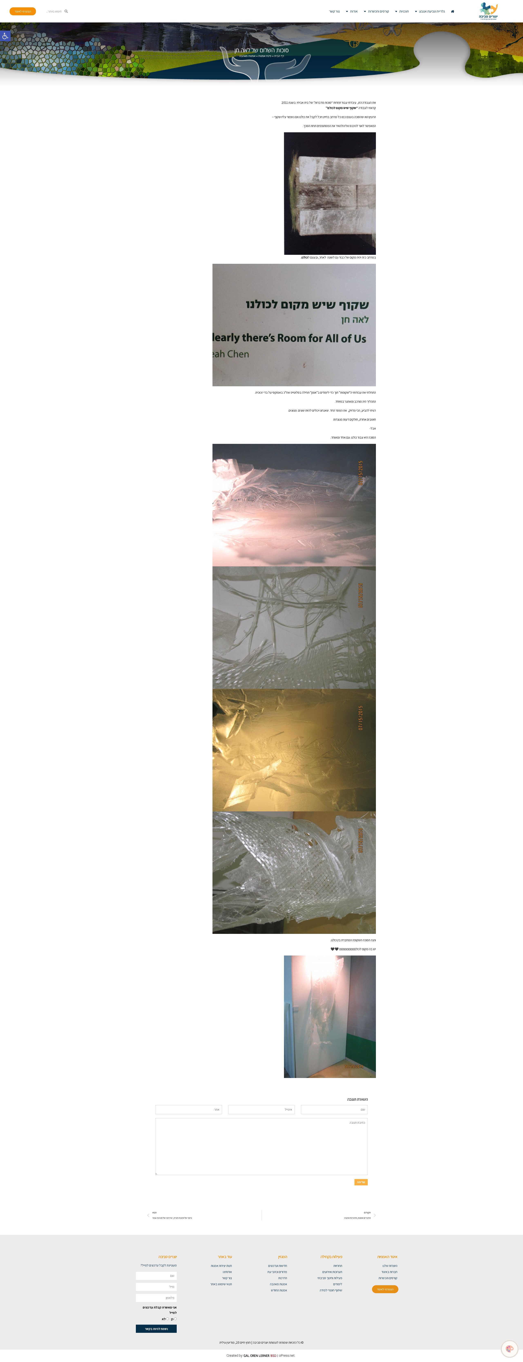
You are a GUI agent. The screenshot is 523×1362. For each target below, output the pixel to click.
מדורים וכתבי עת (277, 1272)
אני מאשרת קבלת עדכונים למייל (160, 1310)
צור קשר (334, 11)
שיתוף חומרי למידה (331, 1290)
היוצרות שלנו (390, 1266)
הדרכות (282, 1278)
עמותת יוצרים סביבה (265, 1342)
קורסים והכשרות (378, 11)
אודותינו (227, 1272)
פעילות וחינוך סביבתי (329, 1278)
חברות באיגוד (389, 1272)
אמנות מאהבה (278, 1284)
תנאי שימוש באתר (221, 1284)
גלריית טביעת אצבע (432, 11)
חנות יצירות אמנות (221, 1266)
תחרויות (337, 1266)
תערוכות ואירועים (332, 1272)
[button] (5, 36)
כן (172, 1319)
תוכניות (404, 11)
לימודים (337, 1284)
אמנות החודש (279, 1290)
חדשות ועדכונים (277, 1266)
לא (164, 1319)
